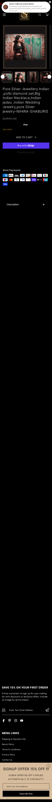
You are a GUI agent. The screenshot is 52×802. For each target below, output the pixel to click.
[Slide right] (49, 77)
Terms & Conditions (11, 749)
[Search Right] (40, 14)
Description (13, 204)
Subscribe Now (26, 794)
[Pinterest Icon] (9, 721)
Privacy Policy (8, 754)
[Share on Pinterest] (22, 162)
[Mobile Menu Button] (4, 14)
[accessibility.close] (49, 766)
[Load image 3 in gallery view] (33, 77)
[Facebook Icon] (3, 721)
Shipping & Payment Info (14, 739)
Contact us (7, 760)
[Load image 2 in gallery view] (20, 77)
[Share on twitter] (18, 162)
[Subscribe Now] (47, 710)
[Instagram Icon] (15, 721)
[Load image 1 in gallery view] (7, 77)
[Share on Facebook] (13, 162)
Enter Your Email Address (17, 786)
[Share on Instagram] (27, 162)
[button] (47, 14)
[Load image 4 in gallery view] (46, 77)
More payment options (26, 152)
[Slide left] (3, 77)
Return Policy (8, 744)
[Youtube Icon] (21, 721)
